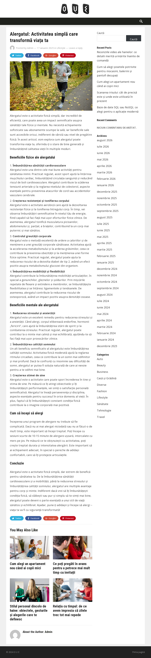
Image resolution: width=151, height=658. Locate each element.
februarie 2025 (106, 256)
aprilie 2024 (104, 320)
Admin (30, 47)
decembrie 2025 (107, 191)
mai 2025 (102, 236)
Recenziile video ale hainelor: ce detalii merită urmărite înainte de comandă (118, 56)
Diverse (101, 384)
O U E (16, 652)
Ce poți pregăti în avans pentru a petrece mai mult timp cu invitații (71, 568)
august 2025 (104, 217)
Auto (100, 359)
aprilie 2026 (104, 166)
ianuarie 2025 (105, 262)
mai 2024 (102, 314)
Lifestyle (61, 47)
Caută (100, 33)
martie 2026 (104, 172)
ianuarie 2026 (105, 185)
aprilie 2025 (104, 243)
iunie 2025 (103, 230)
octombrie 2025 (107, 204)
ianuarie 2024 (105, 339)
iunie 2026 (103, 153)
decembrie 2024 (107, 269)
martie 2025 (104, 249)
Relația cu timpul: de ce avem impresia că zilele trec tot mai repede (70, 610)
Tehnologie (104, 410)
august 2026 (104, 140)
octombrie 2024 (107, 281)
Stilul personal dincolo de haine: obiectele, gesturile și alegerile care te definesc (28, 612)
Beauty (101, 365)
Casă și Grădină (106, 378)
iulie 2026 (103, 146)
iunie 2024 (103, 307)
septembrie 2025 (107, 211)
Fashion (102, 391)
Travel (101, 417)
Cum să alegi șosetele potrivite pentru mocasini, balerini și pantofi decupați (116, 71)
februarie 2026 (106, 178)
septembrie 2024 (107, 288)
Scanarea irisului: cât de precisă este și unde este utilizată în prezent (117, 97)
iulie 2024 (103, 301)
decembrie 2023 (107, 346)
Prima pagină (138, 652)
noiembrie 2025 (107, 198)
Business (102, 372)
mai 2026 (102, 159)
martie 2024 (104, 327)
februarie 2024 (106, 333)
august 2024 (104, 294)
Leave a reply (76, 47)
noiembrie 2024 (107, 275)
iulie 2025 (103, 224)
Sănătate (102, 404)
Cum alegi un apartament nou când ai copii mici (27, 566)
